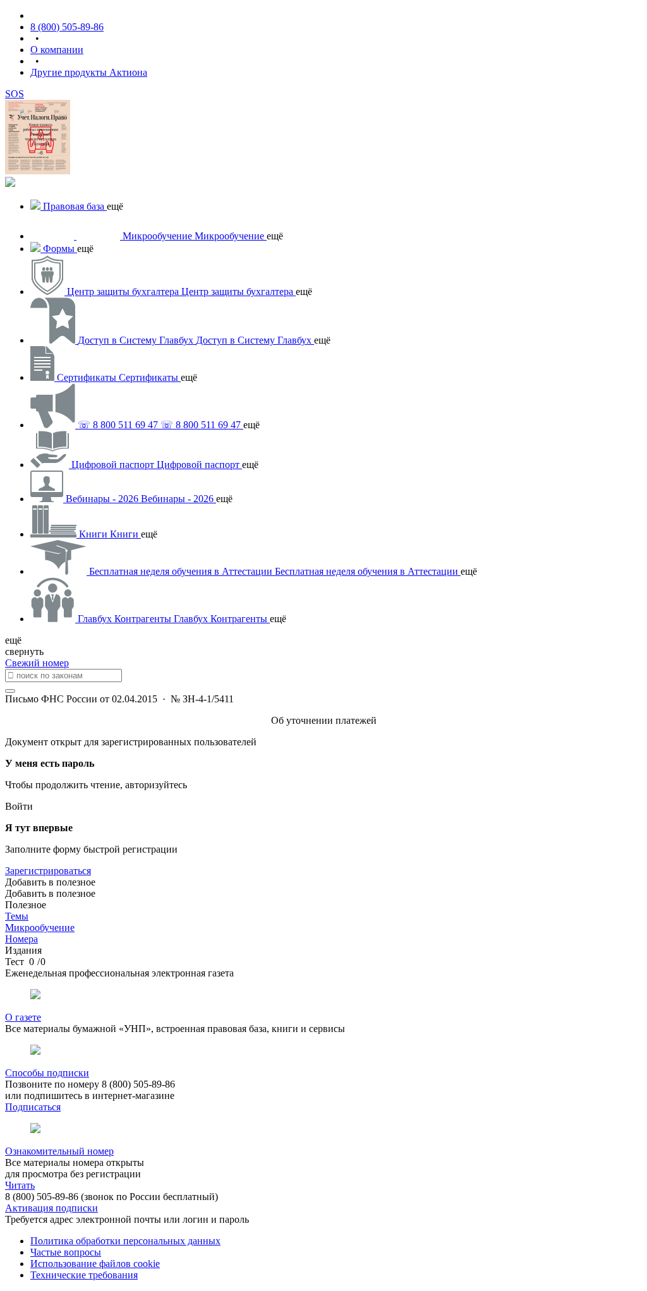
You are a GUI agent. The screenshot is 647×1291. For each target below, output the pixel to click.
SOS (14, 93)
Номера (21, 939)
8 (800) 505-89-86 (67, 26)
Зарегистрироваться (48, 870)
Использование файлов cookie (95, 1263)
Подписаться (33, 1107)
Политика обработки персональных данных (125, 1240)
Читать (20, 1185)
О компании (56, 49)
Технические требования (84, 1275)
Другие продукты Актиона (88, 72)
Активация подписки (51, 1208)
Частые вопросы (65, 1252)
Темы (16, 916)
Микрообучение (40, 927)
